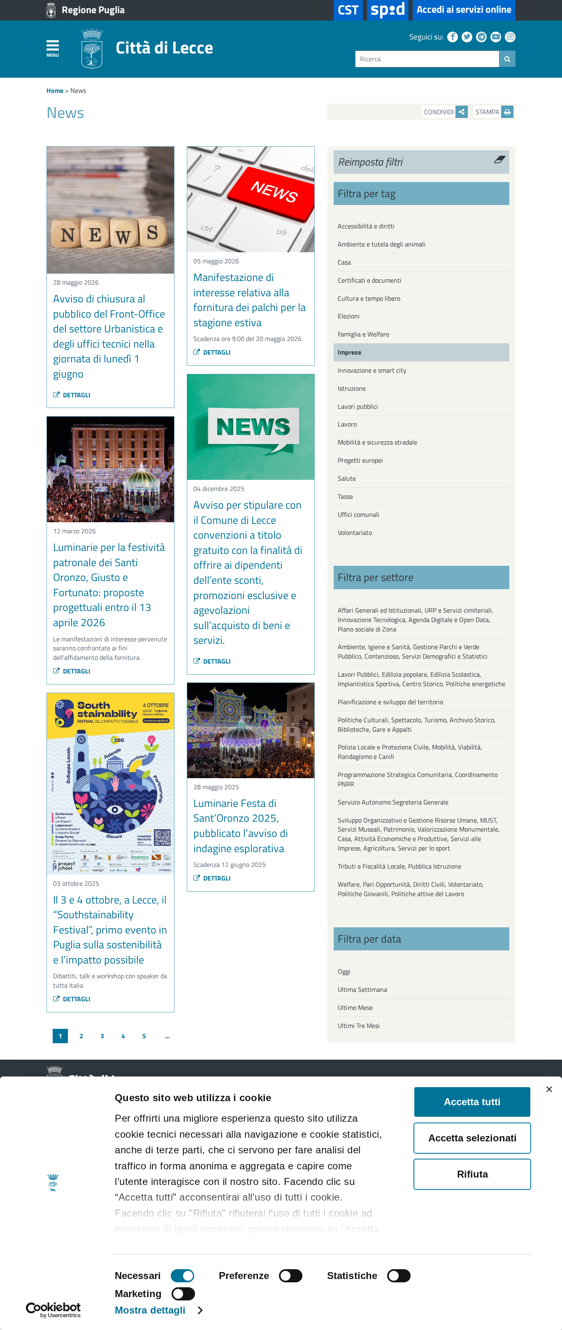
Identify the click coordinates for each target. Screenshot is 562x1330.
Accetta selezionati (472, 1137)
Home (54, 90)
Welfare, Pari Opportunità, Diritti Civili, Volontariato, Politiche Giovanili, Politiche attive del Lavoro (411, 889)
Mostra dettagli (150, 1310)
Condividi (439, 112)
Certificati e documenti (370, 280)
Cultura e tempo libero (369, 298)
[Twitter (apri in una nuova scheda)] (466, 36)
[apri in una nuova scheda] (388, 10)
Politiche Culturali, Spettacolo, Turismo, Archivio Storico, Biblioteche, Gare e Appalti (417, 724)
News (78, 90)
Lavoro (347, 424)
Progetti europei (360, 460)
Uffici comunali (358, 514)
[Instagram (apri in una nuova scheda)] (509, 36)
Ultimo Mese (355, 1007)
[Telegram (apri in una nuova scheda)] (480, 36)
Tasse (345, 496)
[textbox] (427, 59)
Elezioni (349, 316)
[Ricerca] (507, 59)
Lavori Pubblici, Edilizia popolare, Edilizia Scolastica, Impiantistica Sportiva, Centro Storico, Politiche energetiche (421, 679)
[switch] (290, 1275)
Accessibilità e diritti (366, 226)
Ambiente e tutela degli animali (381, 244)
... (167, 1036)
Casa (344, 262)
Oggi (344, 971)
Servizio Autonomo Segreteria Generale (393, 802)
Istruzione (352, 388)
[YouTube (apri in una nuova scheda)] (494, 36)
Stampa (488, 112)
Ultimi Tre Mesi (359, 1025)
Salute (347, 478)
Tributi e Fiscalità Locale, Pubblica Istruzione (399, 866)
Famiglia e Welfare (363, 334)
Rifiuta (472, 1174)
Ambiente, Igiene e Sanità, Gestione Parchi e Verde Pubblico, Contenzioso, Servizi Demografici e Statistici (413, 651)
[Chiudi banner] (549, 1089)
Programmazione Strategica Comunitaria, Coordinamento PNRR (418, 779)
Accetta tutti (472, 1101)
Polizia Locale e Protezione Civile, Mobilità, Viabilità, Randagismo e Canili (410, 751)
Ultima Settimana (362, 989)
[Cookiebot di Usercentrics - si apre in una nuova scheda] (53, 1310)
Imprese (349, 352)
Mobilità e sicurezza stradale (377, 442)
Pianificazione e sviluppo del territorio (390, 702)
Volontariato (355, 532)
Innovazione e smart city (372, 370)
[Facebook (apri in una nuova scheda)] (451, 36)
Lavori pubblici (358, 406)
